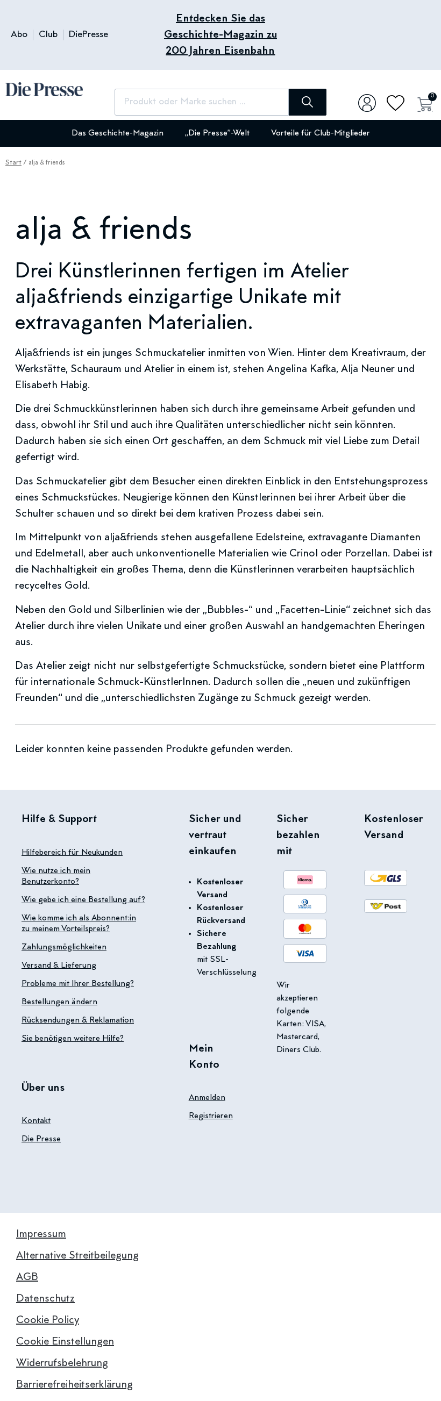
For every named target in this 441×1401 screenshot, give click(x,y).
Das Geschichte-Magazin (117, 133)
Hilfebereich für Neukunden (72, 852)
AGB (27, 1277)
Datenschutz (45, 1298)
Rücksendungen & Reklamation (78, 1020)
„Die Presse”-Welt (217, 133)
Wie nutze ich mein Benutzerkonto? (56, 876)
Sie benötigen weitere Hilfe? (73, 1038)
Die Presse (41, 1139)
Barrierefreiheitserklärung (74, 1384)
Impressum (41, 1234)
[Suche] (307, 102)
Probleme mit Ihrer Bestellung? (78, 984)
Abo (19, 35)
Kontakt (36, 1121)
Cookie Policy (47, 1320)
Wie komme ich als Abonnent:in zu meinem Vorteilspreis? (79, 923)
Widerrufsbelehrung (62, 1363)
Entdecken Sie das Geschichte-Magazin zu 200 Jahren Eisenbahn (220, 34)
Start (13, 163)
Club (48, 35)
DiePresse (88, 35)
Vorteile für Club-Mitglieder (320, 133)
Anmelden (207, 1097)
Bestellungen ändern (59, 1002)
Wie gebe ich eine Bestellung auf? (83, 900)
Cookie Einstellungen (65, 1341)
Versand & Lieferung (59, 965)
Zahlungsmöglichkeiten (64, 947)
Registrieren (211, 1116)
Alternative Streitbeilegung (77, 1255)
